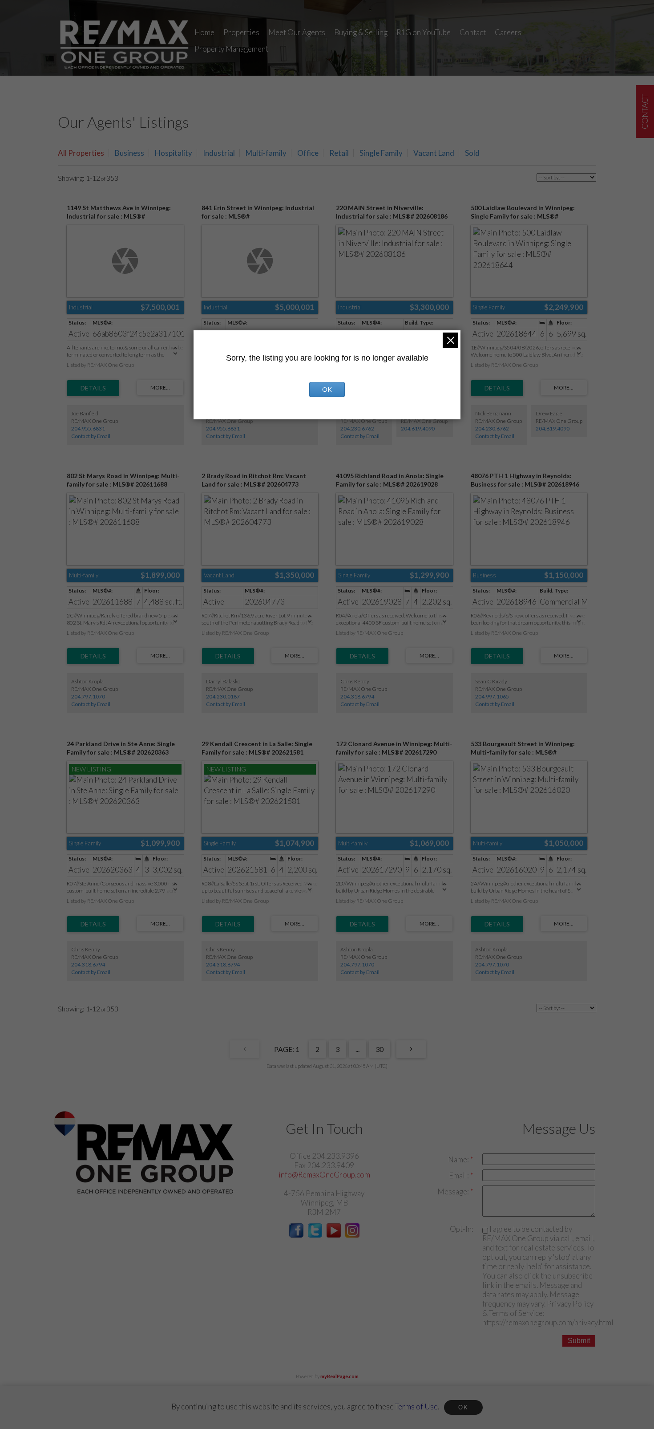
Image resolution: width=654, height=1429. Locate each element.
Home (204, 32)
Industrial (219, 153)
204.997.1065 (492, 696)
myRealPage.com (339, 1376)
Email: (459, 1175)
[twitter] (315, 1234)
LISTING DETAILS (93, 388)
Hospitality (173, 153)
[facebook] (296, 1234)
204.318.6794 (357, 696)
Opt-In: (461, 1229)
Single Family (381, 153)
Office (308, 153)
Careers (508, 32)
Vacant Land (433, 153)
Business (129, 153)
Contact (473, 32)
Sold (472, 153)
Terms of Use (416, 1406)
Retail (339, 153)
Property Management (231, 48)
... (357, 1049)
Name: (459, 1159)
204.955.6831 (88, 428)
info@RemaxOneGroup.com (324, 1174)
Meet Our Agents (296, 32)
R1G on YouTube (423, 32)
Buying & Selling (361, 32)
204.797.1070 (88, 696)
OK (463, 1407)
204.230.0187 (223, 696)
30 (379, 1049)
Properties (241, 32)
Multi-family (266, 153)
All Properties (81, 153)
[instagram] (352, 1234)
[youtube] (334, 1234)
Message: (453, 1191)
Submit (579, 1340)
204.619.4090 (418, 428)
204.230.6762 (357, 428)
